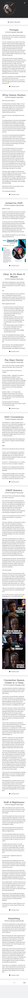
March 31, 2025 (20, 205)
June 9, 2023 (20, 419)
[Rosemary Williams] (9, 15)
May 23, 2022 (20, 804)
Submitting (14, 918)
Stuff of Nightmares (14, 802)
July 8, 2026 (20, 32)
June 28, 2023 (20, 362)
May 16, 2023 (20, 492)
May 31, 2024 (20, 279)
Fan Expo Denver (14, 360)
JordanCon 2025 (14, 203)
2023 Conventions (14, 417)
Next (24, 982)
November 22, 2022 (20, 685)
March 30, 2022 (20, 920)
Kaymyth (13, 32)
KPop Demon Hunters (14, 95)
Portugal (14, 29)
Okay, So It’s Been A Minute (14, 275)
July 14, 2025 (20, 97)
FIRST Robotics (14, 490)
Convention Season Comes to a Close (14, 681)
